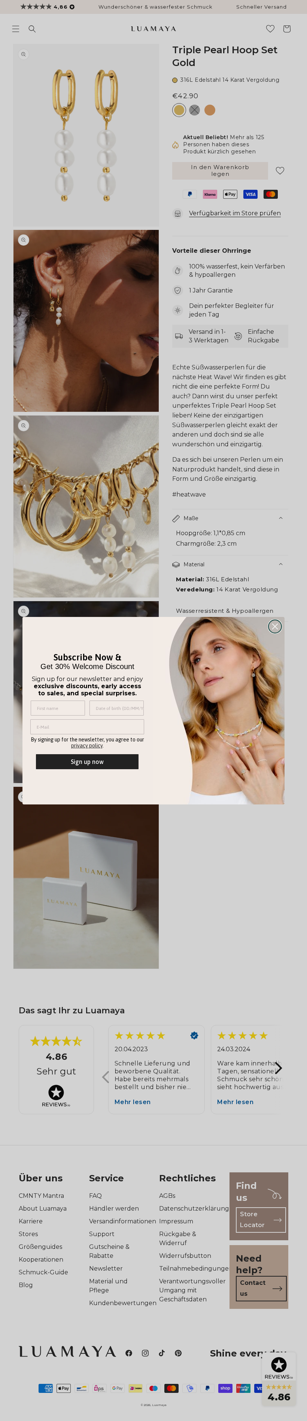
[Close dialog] (275, 626)
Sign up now (87, 761)
